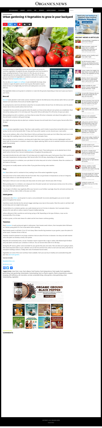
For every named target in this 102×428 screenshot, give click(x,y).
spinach (29, 150)
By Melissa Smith (90, 82)
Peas (4, 172)
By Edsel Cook (90, 75)
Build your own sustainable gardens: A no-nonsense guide (89, 116)
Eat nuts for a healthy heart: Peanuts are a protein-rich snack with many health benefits (90, 152)
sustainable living (38, 275)
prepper (69, 273)
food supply (56, 271)
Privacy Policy (51, 422)
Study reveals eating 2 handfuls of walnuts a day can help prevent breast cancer (90, 139)
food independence (46, 271)
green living (6, 273)
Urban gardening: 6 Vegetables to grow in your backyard (90, 41)
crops (20, 271)
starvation (24, 275)
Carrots (5, 129)
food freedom (35, 271)
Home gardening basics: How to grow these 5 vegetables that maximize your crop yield (90, 131)
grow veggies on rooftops (17, 82)
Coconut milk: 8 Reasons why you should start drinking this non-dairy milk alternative (90, 95)
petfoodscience (13, 10)
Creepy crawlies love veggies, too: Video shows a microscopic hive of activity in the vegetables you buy (90, 72)
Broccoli (5, 100)
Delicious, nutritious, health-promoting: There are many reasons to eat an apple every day (90, 167)
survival (30, 275)
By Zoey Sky (89, 43)
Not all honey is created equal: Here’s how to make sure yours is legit (90, 110)
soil (19, 275)
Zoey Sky (14, 21)
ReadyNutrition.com (19, 79)
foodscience (61, 10)
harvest (22, 10)
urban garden (48, 275)
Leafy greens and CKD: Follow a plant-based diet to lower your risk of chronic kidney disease (90, 123)
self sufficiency (13, 275)
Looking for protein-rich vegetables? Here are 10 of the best (90, 184)
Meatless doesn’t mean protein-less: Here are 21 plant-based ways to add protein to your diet (90, 79)
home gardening (15, 273)
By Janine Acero (91, 163)
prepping (5, 275)
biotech (29, 10)
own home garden (14, 254)
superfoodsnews (51, 10)
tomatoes (9, 225)
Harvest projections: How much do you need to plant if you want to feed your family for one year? (90, 102)
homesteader (25, 273)
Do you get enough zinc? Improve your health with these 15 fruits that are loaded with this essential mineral (90, 176)
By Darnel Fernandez (91, 52)
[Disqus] (38, 355)
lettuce (15, 198)
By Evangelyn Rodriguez (92, 141)
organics (41, 10)
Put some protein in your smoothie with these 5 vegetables (90, 145)
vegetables (15, 277)
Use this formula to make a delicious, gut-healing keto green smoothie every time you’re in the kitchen (90, 64)
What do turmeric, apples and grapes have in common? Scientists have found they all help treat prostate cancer (89, 49)
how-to (40, 273)
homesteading (33, 273)
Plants (56, 273)
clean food (15, 271)
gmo (35, 10)
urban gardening (58, 275)
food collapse (27, 271)
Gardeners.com (7, 264)
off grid (45, 273)
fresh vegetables (65, 271)
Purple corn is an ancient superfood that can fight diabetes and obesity (90, 160)
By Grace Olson (90, 105)
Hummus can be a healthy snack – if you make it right (90, 56)
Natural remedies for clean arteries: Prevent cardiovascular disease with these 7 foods (90, 87)
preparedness (62, 273)
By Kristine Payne (91, 97)
